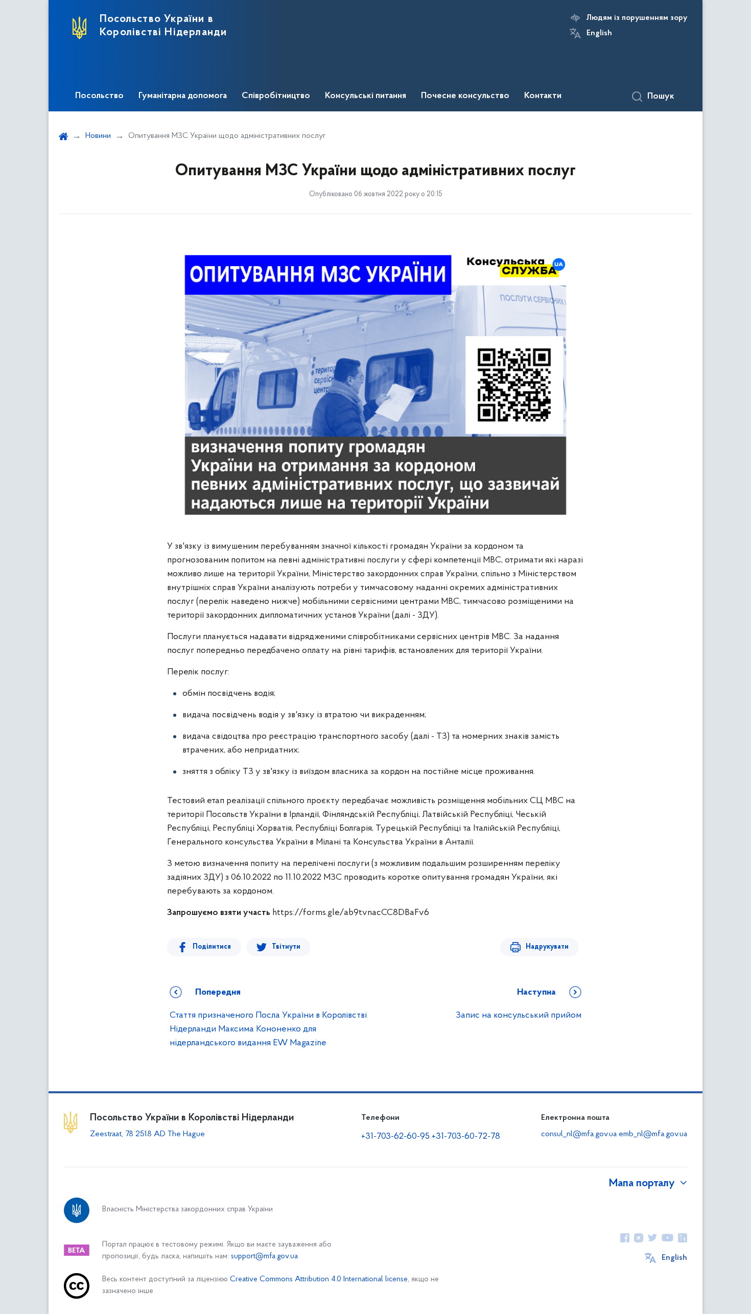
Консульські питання (365, 96)
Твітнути (286, 947)
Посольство (99, 96)
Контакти (542, 96)
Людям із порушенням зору (636, 18)
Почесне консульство (465, 96)
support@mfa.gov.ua (264, 1256)
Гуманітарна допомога (182, 96)
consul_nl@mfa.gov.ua (579, 1134)
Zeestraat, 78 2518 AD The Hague (147, 1134)
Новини (98, 136)
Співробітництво (276, 96)
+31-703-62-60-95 (395, 1136)
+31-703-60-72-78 (466, 1136)
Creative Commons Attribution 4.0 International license (319, 1279)
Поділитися (212, 947)
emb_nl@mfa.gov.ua (653, 1134)
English (599, 33)
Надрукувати (547, 947)
